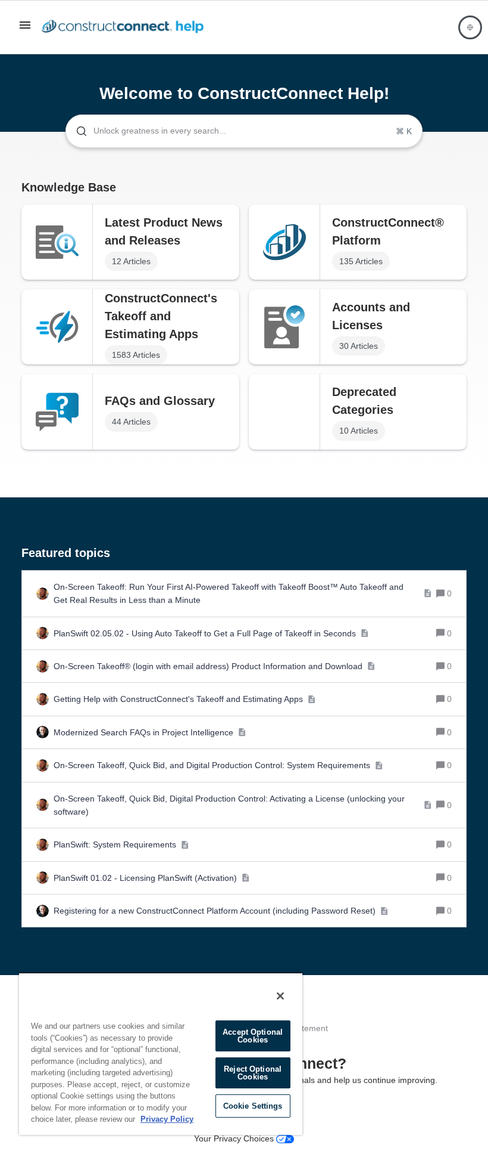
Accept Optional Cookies (253, 1036)
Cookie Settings (253, 1106)
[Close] (280, 996)
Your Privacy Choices (235, 1138)
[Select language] (470, 27)
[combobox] (244, 131)
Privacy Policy (166, 1119)
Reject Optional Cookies (252, 1073)
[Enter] (76, 131)
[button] (25, 29)
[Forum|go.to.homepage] (125, 27)
